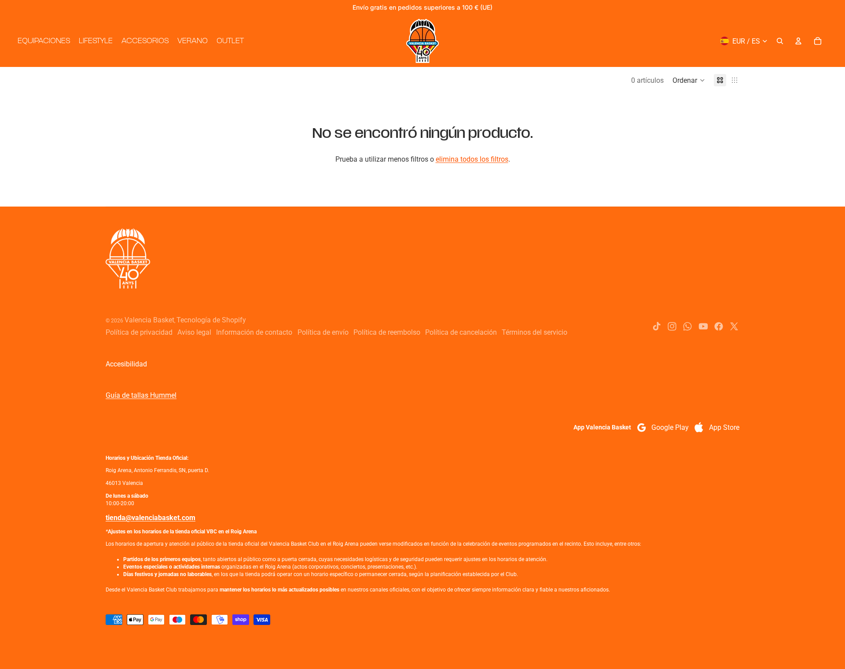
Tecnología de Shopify (211, 320)
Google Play (670, 427)
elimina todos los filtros (472, 159)
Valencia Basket (149, 320)
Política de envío (323, 332)
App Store (724, 427)
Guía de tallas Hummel (141, 395)
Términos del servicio (534, 332)
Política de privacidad (139, 332)
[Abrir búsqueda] (780, 41)
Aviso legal (194, 332)
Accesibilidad (126, 364)
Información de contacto (254, 332)
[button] (688, 80)
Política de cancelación (461, 332)
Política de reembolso (386, 332)
